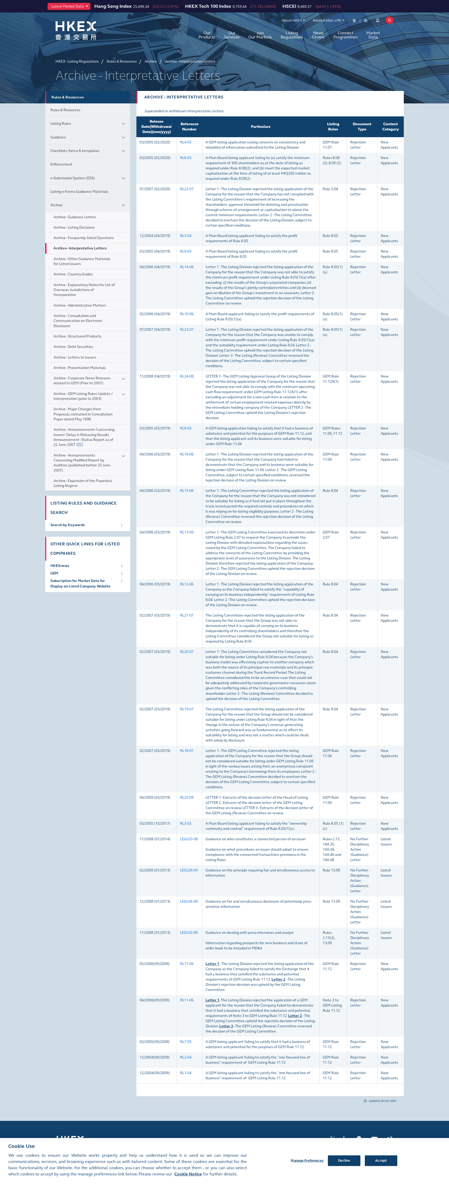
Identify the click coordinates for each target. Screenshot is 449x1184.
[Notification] (377, 21)
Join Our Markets (260, 34)
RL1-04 (186, 1073)
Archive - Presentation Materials (80, 368)
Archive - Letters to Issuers (75, 357)
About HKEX (292, 20)
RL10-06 (187, 314)
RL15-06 (187, 490)
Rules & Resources (65, 110)
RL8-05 (186, 428)
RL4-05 (186, 142)
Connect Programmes (345, 34)
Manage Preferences (307, 1160)
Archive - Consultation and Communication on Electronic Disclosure (78, 321)
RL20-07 (187, 652)
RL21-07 (187, 615)
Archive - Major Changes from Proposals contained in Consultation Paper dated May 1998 (83, 414)
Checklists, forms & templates (74, 151)
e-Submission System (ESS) (72, 178)
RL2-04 (186, 1057)
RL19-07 (187, 709)
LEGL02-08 (189, 932)
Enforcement (61, 164)
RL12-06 (187, 584)
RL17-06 (187, 964)
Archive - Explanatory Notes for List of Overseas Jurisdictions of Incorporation (84, 290)
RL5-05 (186, 823)
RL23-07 (187, 329)
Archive (56, 205)
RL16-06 (187, 454)
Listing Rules (60, 123)
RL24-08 (187, 376)
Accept (381, 1160)
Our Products (207, 34)
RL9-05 (186, 251)
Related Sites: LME (327, 20)
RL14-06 (187, 267)
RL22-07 (187, 189)
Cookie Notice (188, 1174)
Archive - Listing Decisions (74, 227)
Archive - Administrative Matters (80, 305)
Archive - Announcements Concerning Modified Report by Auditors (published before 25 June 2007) (82, 463)
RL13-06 (187, 532)
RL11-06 (187, 1000)
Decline (344, 1160)
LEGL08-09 (189, 870)
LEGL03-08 (189, 839)
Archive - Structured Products (77, 336)
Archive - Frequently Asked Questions (84, 238)
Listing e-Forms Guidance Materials (79, 191)
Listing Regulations (292, 34)
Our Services (232, 34)
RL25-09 (187, 797)
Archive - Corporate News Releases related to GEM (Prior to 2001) (82, 380)
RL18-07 (187, 751)
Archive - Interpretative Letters (80, 248)
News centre (318, 34)
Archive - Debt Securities (73, 347)
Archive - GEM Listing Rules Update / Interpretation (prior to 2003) (83, 396)
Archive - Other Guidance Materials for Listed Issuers (82, 261)
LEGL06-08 (189, 901)
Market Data (373, 34)
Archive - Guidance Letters (75, 217)
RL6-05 (186, 158)
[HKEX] (89, 30)
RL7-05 (186, 1042)
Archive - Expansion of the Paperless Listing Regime (83, 483)
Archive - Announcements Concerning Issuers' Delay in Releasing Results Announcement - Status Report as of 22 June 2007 (84, 437)
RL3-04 (186, 236)
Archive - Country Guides (73, 274)
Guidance (58, 137)
